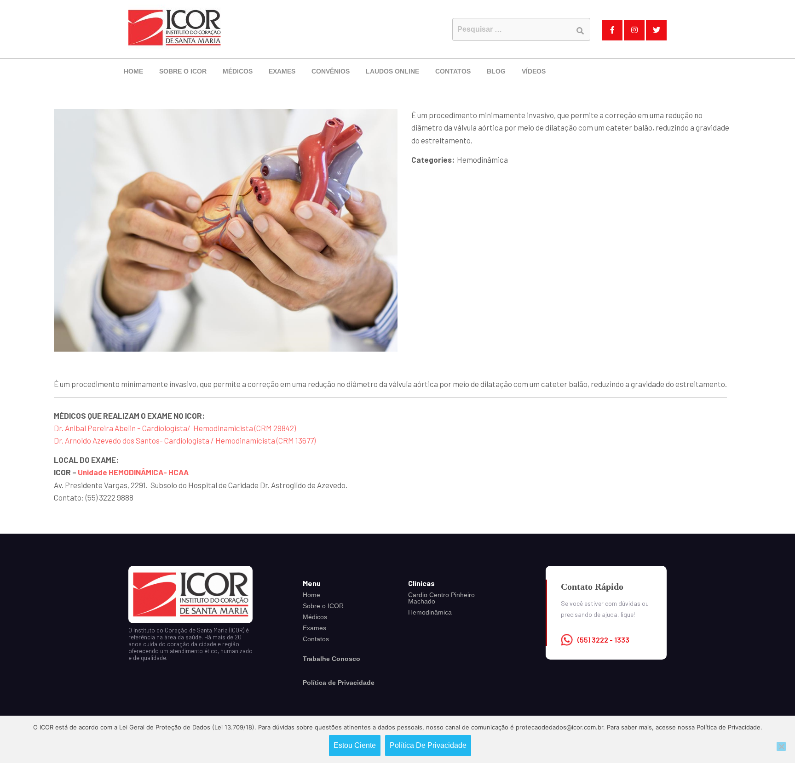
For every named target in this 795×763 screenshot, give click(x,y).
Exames (282, 71)
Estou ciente (355, 745)
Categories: (433, 159)
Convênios (330, 71)
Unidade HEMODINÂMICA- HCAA (133, 472)
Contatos (453, 71)
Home (133, 71)
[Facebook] (612, 30)
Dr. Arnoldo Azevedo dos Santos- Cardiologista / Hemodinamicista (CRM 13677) (185, 440)
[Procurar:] (521, 29)
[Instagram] (634, 30)
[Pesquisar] (580, 30)
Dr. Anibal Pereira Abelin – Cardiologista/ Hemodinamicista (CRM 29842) (175, 428)
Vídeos (534, 71)
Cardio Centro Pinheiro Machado (441, 598)
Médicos (238, 71)
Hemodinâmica (430, 612)
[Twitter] (656, 30)
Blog (496, 71)
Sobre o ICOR (183, 71)
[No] (781, 746)
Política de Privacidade (428, 745)
